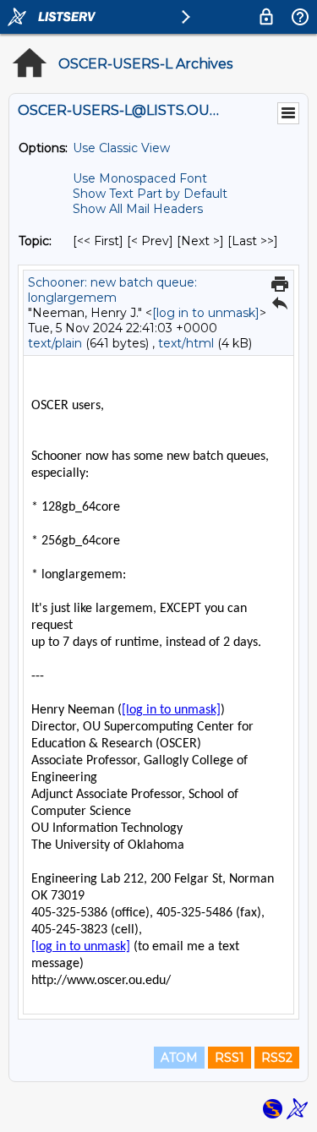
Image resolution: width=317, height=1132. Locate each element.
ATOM (179, 1057)
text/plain (55, 343)
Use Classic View (121, 148)
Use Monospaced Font (140, 178)
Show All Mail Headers (138, 208)
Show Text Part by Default (150, 193)
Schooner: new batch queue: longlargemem (112, 290)
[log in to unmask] (206, 312)
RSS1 (229, 1057)
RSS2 (276, 1057)
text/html (186, 343)
